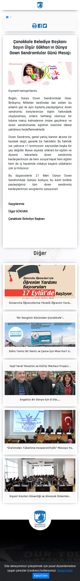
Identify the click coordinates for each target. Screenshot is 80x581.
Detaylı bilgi (65, 570)
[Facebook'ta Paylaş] (40, 26)
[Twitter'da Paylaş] (45, 26)
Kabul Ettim (41, 575)
